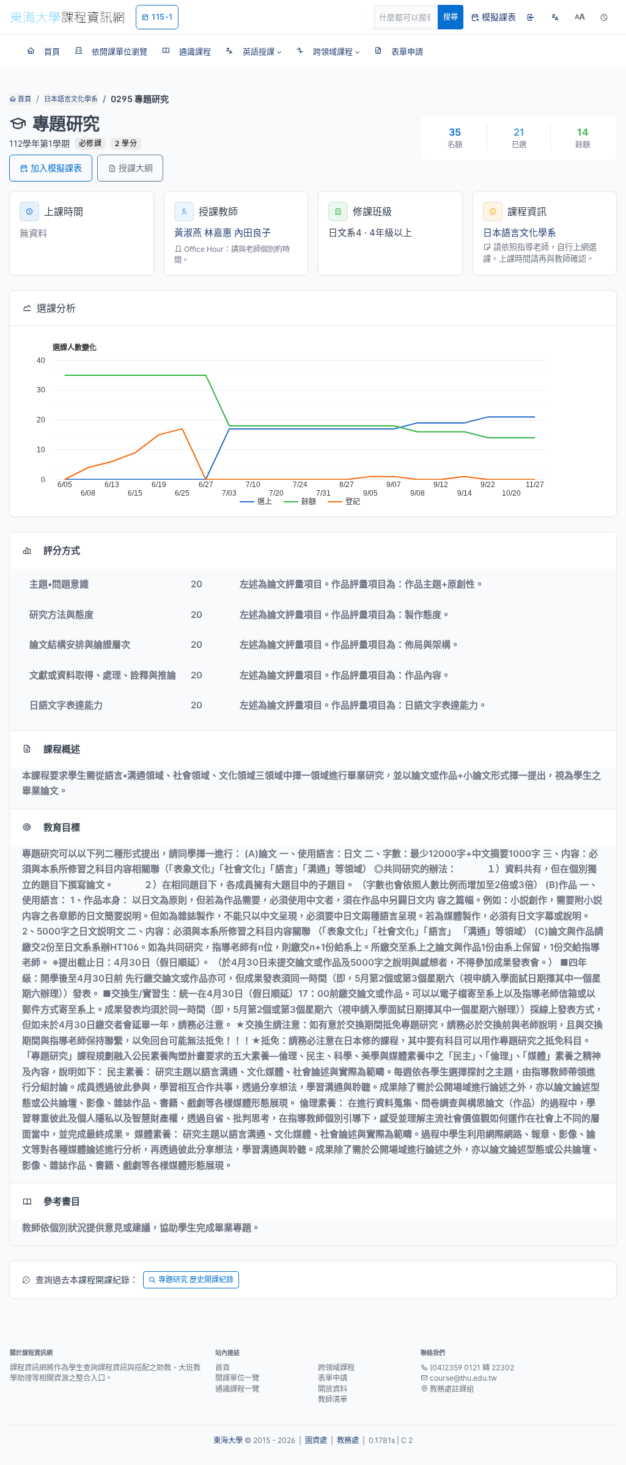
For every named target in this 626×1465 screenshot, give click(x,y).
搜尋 (450, 16)
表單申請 (332, 1377)
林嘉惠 (218, 232)
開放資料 (332, 1388)
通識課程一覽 (237, 1388)
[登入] (530, 17)
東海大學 (228, 1440)
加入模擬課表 (56, 168)
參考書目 (61, 1201)
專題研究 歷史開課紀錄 (196, 1279)
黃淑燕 (188, 232)
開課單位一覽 (237, 1377)
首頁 (23, 99)
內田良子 (252, 232)
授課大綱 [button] (136, 168)
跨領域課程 (336, 1367)
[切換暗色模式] (604, 17)
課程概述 (61, 749)
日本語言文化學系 (71, 99)
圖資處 (316, 1440)
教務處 (348, 1440)
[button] (253, 51)
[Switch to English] (555, 17)
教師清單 (332, 1399)
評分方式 (61, 550)
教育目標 (61, 827)
